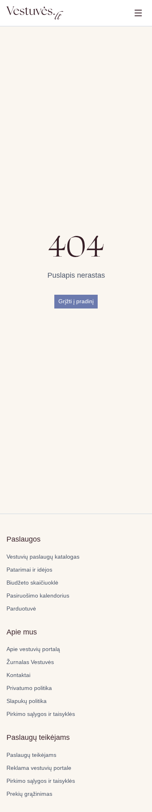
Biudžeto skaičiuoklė (32, 582)
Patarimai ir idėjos (29, 569)
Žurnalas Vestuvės (30, 662)
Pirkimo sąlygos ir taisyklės (40, 714)
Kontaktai (18, 675)
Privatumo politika (29, 688)
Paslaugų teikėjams (31, 755)
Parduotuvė (21, 608)
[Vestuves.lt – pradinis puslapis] (34, 12)
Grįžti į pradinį (76, 301)
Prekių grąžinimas (29, 794)
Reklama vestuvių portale (38, 768)
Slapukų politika (26, 701)
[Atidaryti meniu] (138, 13)
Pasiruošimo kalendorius (37, 595)
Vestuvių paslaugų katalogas (42, 556)
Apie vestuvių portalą (33, 649)
